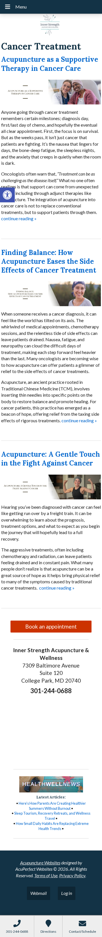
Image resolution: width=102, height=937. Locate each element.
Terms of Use (46, 875)
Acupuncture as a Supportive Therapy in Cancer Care (49, 64)
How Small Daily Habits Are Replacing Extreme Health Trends (52, 826)
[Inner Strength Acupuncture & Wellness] (51, 25)
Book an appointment (51, 626)
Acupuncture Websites (40, 862)
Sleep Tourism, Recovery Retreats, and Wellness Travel (52, 816)
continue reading (19, 218)
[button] (7, 195)
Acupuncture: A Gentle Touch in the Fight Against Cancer (50, 459)
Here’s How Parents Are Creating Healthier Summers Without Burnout (52, 806)
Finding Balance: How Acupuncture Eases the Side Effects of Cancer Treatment (48, 261)
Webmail (38, 893)
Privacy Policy (72, 875)
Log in (66, 893)
